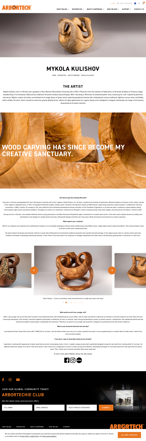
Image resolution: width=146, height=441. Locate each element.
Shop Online (62, 9)
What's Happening (94, 9)
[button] (68, 9)
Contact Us (139, 9)
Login (113, 3)
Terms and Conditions (49, 436)
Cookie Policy (34, 436)
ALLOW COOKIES (129, 435)
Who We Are (112, 9)
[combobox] (82, 408)
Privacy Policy (24, 436)
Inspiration (77, 9)
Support (125, 9)
